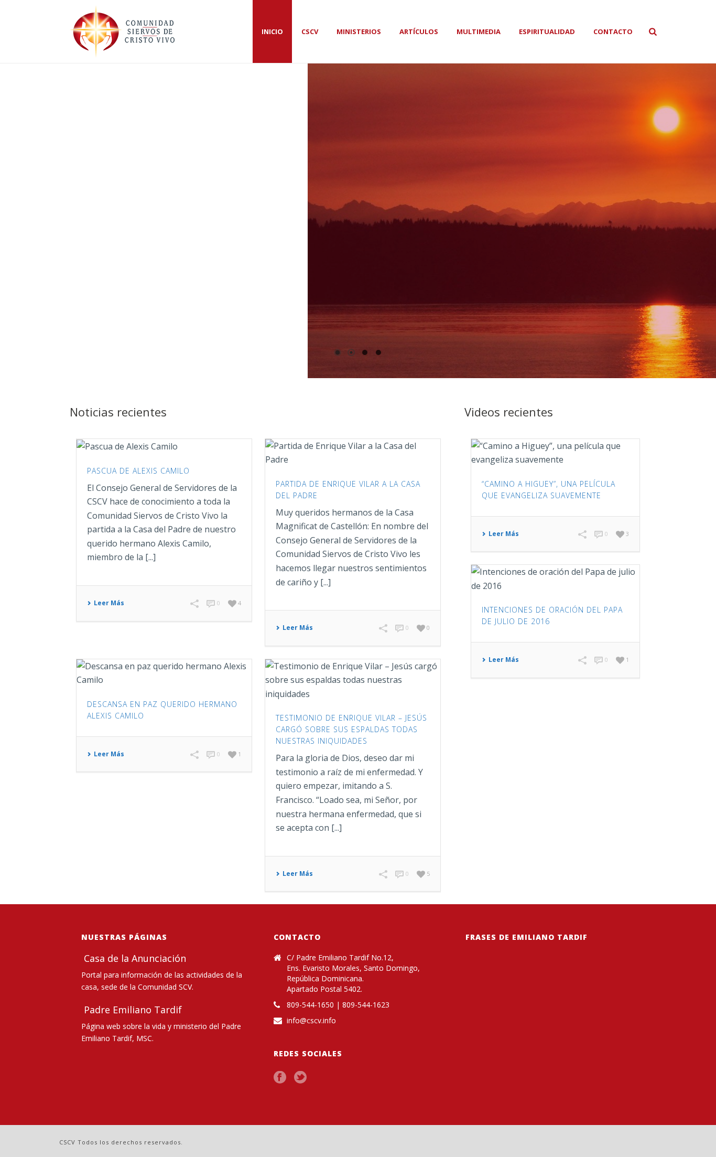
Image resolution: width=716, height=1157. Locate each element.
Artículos (418, 31)
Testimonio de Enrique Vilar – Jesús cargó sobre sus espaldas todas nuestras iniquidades (351, 729)
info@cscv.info (311, 1020)
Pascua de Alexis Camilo (138, 471)
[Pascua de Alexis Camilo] (164, 446)
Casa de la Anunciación (133, 958)
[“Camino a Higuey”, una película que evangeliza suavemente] (555, 453)
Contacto (613, 31)
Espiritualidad (547, 31)
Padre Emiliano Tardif (131, 1009)
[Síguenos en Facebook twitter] (300, 1078)
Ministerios (359, 31)
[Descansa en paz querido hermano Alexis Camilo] (164, 673)
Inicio (272, 31)
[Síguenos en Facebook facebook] (280, 1078)
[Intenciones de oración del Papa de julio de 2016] (555, 579)
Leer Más (109, 603)
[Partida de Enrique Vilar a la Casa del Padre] (352, 453)
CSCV (309, 31)
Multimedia (479, 31)
